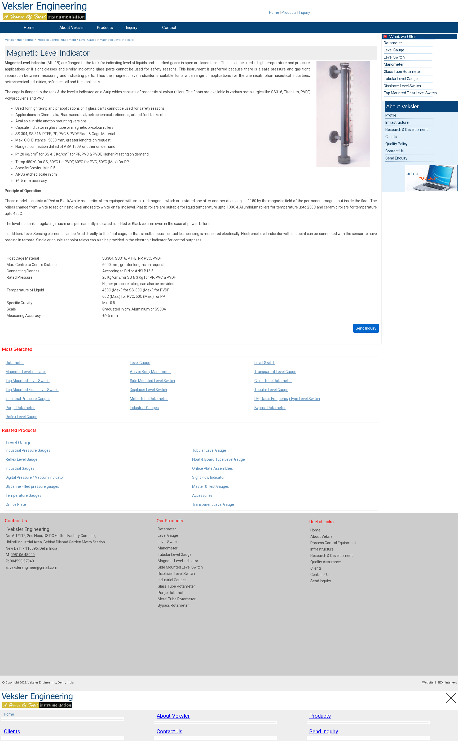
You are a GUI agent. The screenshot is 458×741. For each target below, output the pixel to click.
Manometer (394, 64)
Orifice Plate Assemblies (212, 468)
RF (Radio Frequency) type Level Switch (287, 399)
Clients (391, 137)
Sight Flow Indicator (208, 477)
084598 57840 (22, 561)
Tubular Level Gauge (271, 390)
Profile (390, 115)
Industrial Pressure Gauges (28, 399)
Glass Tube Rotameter (273, 381)
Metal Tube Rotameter (149, 399)
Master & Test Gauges (210, 486)
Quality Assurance (325, 562)
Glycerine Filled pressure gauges (32, 486)
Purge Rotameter (20, 408)
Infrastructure (397, 122)
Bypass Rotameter (270, 408)
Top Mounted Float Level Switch (32, 390)
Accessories (202, 495)
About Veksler (71, 27)
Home (274, 12)
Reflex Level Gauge (21, 417)
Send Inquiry (366, 328)
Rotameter (15, 363)
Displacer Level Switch (148, 390)
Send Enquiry (396, 158)
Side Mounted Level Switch (152, 381)
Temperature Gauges (23, 495)
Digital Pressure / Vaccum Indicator (35, 477)
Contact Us (394, 151)
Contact (169, 27)
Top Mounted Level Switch (28, 381)
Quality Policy (396, 144)
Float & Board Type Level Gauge (218, 459)
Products (289, 12)
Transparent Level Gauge (275, 372)
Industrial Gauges (144, 408)
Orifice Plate (16, 504)
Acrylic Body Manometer (150, 372)
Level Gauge (140, 363)
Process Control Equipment (333, 543)
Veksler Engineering (28, 529)
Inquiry (304, 12)
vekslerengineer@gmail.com (33, 567)
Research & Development (406, 129)
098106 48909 (23, 555)
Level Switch (264, 363)
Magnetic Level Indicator (26, 372)
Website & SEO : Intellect (439, 682)
